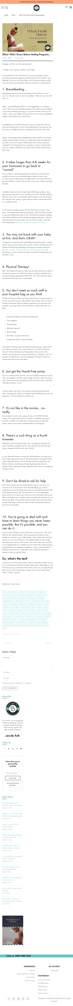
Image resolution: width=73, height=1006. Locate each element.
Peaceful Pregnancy (21, 622)
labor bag (47, 613)
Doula (46, 604)
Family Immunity (25, 607)
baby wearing (21, 595)
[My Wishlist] (66, 7)
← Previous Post (6, 643)
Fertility (46, 607)
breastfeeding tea (7, 601)
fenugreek (39, 607)
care (28, 601)
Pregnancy (31, 622)
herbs (11, 613)
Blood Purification (12, 598)
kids (35, 613)
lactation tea (29, 616)
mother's (14, 619)
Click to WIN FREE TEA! (18, 956)
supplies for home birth (23, 625)
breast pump (31, 598)
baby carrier (11, 595)
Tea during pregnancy (37, 625)
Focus (4, 610)
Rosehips (45, 622)
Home (6, 15)
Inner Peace (24, 613)
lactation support (19, 616)
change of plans (44, 601)
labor (40, 613)
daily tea (23, 604)
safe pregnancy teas (8, 625)
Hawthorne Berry (30, 610)
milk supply (6, 619)
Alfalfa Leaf (6, 592)
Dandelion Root (32, 604)
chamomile (35, 601)
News (13, 15)
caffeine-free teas (20, 601)
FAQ (33, 607)
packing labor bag (8, 622)
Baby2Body (31, 595)
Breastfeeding (40, 598)
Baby (4, 595)
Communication (14, 604)
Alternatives (15, 592)
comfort (5, 604)
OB (38, 619)
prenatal (38, 622)
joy (31, 613)
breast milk (22, 598)
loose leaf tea (39, 616)
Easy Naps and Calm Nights (10, 607)
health (38, 610)
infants (17, 613)
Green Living (12, 610)
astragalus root (42, 592)
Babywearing (39, 595)
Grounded (20, 610)
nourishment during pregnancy (27, 619)
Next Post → (49, 643)
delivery (40, 604)
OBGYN (44, 619)
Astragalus (32, 592)
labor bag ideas (7, 616)
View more (12, 930)
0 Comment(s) (19, 58)
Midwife (48, 616)
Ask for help (23, 592)
